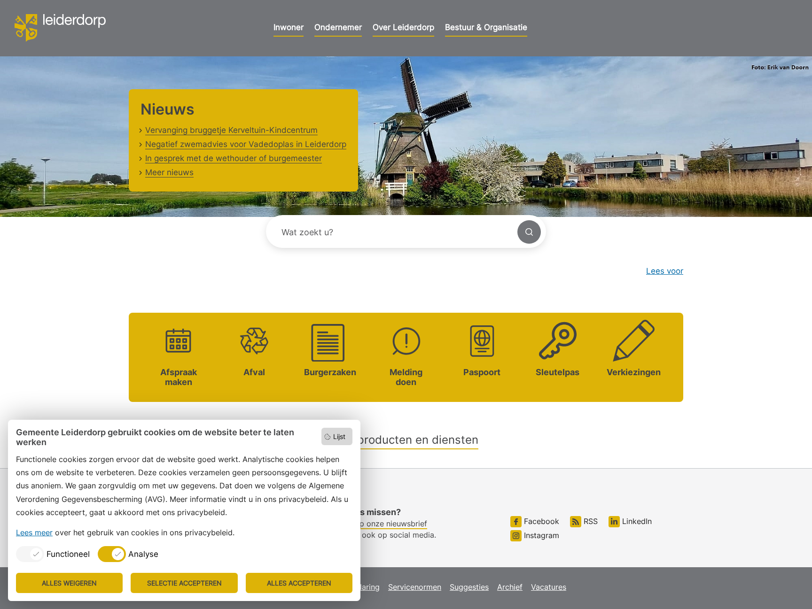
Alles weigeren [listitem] (69, 583)
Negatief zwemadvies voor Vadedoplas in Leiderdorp (245, 144)
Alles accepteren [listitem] (299, 583)
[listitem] (53, 554)
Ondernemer (338, 27)
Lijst (339, 436)
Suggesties (469, 587)
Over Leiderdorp (403, 27)
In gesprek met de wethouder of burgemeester (233, 158)
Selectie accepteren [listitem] (184, 583)
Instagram (540, 535)
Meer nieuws (169, 172)
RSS (589, 521)
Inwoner (288, 27)
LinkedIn (636, 521)
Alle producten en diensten (406, 440)
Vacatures (548, 587)
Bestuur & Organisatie (486, 27)
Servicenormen (414, 587)
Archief (510, 587)
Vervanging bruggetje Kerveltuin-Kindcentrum (231, 130)
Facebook (540, 521)
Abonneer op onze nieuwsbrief (372, 523)
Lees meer (34, 532)
